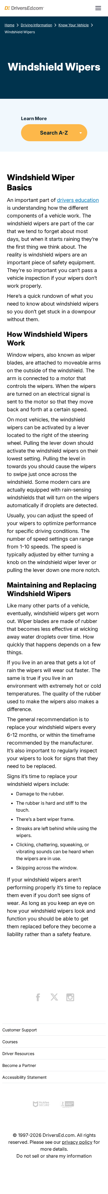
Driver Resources (18, 1053)
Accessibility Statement (24, 1077)
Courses (10, 1041)
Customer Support (19, 1029)
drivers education (78, 200)
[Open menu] (98, 8)
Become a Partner (19, 1065)
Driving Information (36, 25)
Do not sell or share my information (54, 1156)
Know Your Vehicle (73, 25)
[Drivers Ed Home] (24, 8)
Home (9, 25)
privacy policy (77, 1142)
